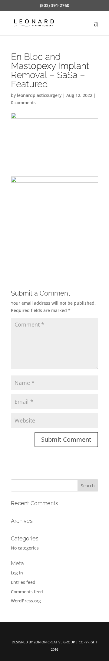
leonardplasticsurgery (39, 95)
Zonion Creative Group (54, 642)
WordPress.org (26, 601)
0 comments (23, 102)
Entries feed (23, 582)
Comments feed (27, 591)
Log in (17, 573)
